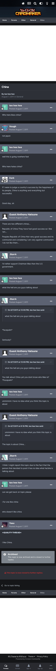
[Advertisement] (28, 53)
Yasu (11, 523)
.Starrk (12, 254)
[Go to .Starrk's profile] (5, 256)
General (19, 97)
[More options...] (51, 107)
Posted (18, 109)
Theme (31, 656)
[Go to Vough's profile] (5, 128)
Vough (12, 126)
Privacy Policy (42, 656)
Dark (11, 178)
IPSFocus (22, 656)
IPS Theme (12, 656)
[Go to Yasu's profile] (5, 525)
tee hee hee (9, 94)
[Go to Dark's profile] (5, 179)
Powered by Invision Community (28, 659)
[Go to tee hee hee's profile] (5, 107)
